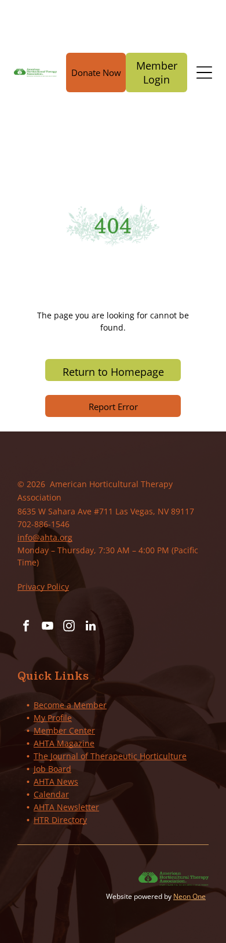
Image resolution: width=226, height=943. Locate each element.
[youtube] (47, 627)
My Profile (53, 717)
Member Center (64, 730)
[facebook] (26, 627)
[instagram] (69, 627)
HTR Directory (60, 819)
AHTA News (56, 781)
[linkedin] (90, 627)
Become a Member (70, 704)
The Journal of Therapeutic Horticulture (110, 755)
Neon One (189, 896)
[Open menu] (204, 72)
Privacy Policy (43, 586)
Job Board (52, 768)
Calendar (51, 794)
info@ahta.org (44, 537)
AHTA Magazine (64, 743)
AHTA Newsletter (66, 807)
